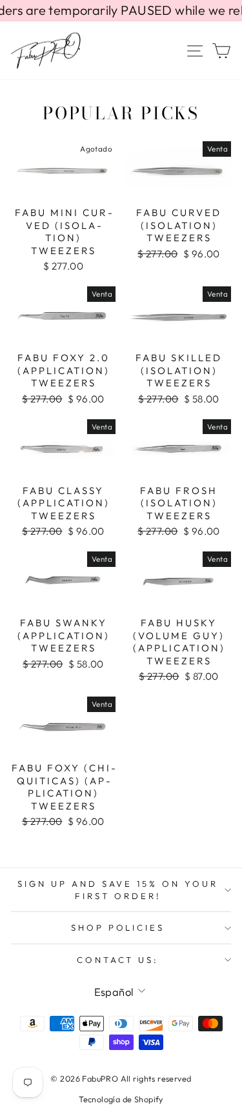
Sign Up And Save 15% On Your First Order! (117, 889)
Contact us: (118, 960)
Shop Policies (118, 927)
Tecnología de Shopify (121, 1099)
